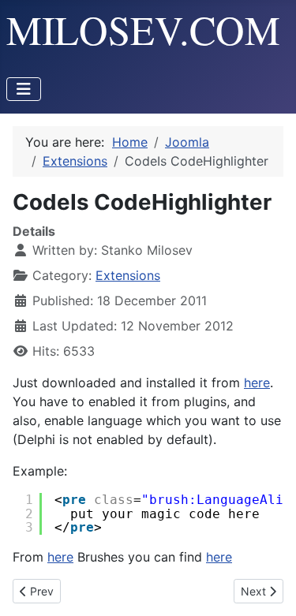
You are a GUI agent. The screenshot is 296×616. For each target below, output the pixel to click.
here (257, 382)
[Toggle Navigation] (23, 89)
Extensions (128, 275)
